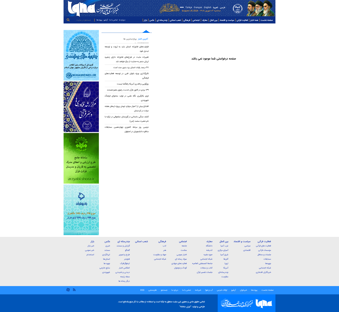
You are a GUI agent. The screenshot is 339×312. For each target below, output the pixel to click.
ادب (164, 246)
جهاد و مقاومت (159, 254)
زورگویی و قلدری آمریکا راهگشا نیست (133, 84)
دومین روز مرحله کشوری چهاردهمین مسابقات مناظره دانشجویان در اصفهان (127, 129)
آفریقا (226, 259)
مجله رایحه (125, 276)
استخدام (90, 254)
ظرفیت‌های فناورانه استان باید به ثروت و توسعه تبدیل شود (127, 49)
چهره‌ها (268, 263)
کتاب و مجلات (206, 268)
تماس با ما (113, 20)
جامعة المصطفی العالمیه (202, 263)
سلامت (184, 250)
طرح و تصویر (124, 254)
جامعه (184, 246)
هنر (164, 250)
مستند (107, 250)
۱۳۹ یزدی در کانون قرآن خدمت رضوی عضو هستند (128, 90)
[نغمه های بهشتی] (81, 55)
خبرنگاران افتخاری (263, 272)
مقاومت (224, 276)
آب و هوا (209, 290)
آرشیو (106, 20)
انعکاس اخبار (124, 268)
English (207, 7)
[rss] (74, 289)
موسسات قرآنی (264, 250)
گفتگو (127, 250)
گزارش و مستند (123, 246)
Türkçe (188, 7)
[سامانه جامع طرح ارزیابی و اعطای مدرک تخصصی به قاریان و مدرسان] (81, 158)
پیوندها (99, 20)
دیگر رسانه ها (124, 281)
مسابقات (267, 259)
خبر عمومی (89, 250)
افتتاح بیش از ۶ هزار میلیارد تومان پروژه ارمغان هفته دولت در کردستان (127, 109)
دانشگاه (209, 246)
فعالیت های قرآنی (263, 246)
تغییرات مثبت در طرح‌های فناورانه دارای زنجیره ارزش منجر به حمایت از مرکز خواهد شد (127, 59)
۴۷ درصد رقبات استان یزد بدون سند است (131, 67)
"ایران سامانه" (185, 306)
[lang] (181, 7)
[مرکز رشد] (81, 106)
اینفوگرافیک (125, 263)
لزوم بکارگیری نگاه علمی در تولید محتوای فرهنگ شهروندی (127, 98)
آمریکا (225, 268)
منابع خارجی (104, 268)
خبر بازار (91, 246)
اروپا (226, 263)
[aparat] (68, 291)
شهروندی (106, 272)
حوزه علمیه (208, 254)
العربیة (215, 7)
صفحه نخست (267, 20)
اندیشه (209, 250)
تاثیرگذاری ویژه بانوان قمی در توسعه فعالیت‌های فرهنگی (127, 76)
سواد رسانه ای (181, 259)
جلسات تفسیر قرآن (204, 272)
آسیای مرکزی (223, 250)
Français (198, 7)
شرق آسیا (224, 254)
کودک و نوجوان (180, 268)
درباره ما (122, 20)
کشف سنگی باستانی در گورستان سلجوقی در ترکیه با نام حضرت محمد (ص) (127, 119)
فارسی (222, 7)
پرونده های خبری (267, 26)
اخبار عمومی (182, 254)
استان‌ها (106, 259)
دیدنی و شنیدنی (122, 272)
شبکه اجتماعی (265, 268)
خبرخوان (243, 290)
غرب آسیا (224, 246)
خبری (107, 246)
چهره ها (107, 263)
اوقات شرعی (221, 290)
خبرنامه (198, 290)
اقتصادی (247, 250)
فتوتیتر (127, 259)
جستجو (163, 290)
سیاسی (247, 246)
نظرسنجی (152, 290)
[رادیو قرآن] (81, 209)
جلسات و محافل (264, 254)
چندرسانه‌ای (223, 272)
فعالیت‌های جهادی (179, 263)
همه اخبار (254, 20)
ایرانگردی (106, 254)
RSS (142, 290)
